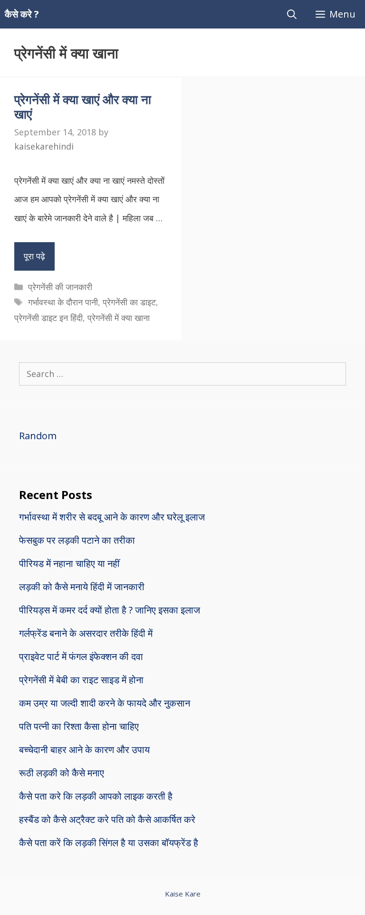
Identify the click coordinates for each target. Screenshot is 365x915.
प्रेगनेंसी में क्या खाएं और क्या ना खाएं (82, 107)
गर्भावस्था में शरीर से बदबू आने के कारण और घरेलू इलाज (112, 516)
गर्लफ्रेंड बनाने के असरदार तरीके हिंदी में (86, 633)
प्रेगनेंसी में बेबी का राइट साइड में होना (81, 679)
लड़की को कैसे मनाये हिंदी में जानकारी (81, 586)
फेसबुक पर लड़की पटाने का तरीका (77, 540)
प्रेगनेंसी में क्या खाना (118, 317)
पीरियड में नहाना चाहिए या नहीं (69, 563)
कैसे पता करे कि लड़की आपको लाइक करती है (96, 796)
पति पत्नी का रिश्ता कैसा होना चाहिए (79, 726)
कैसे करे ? (22, 14)
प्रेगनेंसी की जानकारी (60, 286)
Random (38, 435)
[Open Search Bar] (292, 14)
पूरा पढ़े (34, 256)
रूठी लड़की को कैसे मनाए (61, 772)
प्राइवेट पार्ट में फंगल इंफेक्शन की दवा (81, 656)
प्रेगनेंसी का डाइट (129, 302)
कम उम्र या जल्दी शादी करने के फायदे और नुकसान (104, 703)
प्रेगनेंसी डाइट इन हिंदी (48, 317)
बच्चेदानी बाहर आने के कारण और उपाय (84, 749)
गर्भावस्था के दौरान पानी (63, 302)
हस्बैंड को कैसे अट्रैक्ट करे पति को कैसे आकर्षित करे (107, 819)
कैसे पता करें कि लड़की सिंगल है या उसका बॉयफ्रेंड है (108, 842)
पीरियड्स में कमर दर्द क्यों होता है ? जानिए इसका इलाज (109, 610)
